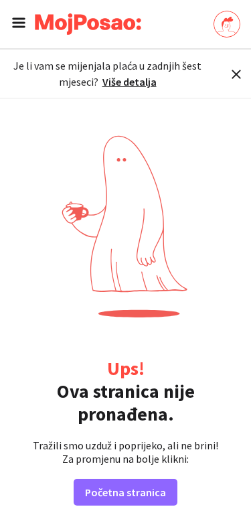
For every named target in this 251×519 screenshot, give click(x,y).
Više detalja (129, 81)
